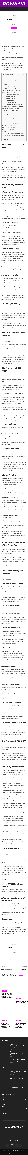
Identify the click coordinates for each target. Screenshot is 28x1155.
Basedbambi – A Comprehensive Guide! (22, 969)
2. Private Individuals (10, 96)
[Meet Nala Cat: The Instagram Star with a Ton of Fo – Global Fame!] (5, 1080)
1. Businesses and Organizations (12, 94)
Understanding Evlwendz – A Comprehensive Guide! (7, 969)
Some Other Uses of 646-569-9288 (11, 108)
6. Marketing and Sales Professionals (14, 104)
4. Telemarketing (9, 116)
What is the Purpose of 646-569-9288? (11, 90)
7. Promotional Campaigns (11, 121)
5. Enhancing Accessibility (11, 88)
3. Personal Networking (10, 84)
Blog (14, 28)
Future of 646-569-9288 (8, 129)
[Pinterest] (14, 37)
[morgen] (4, 19)
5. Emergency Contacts (11, 102)
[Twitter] (9, 37)
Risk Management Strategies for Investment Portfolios (20, 1025)
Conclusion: (6, 139)
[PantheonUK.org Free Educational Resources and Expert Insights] (7, 985)
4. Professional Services (10, 86)
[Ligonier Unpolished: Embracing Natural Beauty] (5, 1073)
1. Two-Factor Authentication (12, 110)
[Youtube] (20, 1145)
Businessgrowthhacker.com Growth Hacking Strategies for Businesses (17, 1053)
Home (4, 1150)
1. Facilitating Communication (12, 80)
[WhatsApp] (18, 37)
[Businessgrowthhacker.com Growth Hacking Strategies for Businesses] (5, 1053)
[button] (2, 9)
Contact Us (22, 1150)
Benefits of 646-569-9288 (9, 127)
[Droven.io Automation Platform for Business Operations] (7, 1015)
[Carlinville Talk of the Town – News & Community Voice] (5, 1087)
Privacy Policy (16, 1150)
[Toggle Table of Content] (23, 75)
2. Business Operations (10, 82)
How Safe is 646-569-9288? (9, 125)
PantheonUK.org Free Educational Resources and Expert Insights (6, 996)
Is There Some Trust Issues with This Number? (13, 106)
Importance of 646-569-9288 (9, 79)
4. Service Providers (10, 100)
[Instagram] (12, 1144)
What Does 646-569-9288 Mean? (10, 77)
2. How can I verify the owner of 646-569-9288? (15, 136)
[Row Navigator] (14, 3)
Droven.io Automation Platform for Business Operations (5, 1026)
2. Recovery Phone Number (11, 112)
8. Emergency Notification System (13, 123)
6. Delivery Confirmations (11, 119)
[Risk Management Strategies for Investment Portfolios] (21, 1015)
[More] (23, 37)
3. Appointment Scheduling (11, 114)
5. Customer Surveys (10, 118)
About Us (9, 1150)
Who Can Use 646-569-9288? (9, 92)
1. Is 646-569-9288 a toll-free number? (14, 133)
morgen (9, 19)
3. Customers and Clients (10, 98)
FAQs (5, 131)
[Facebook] (5, 37)
